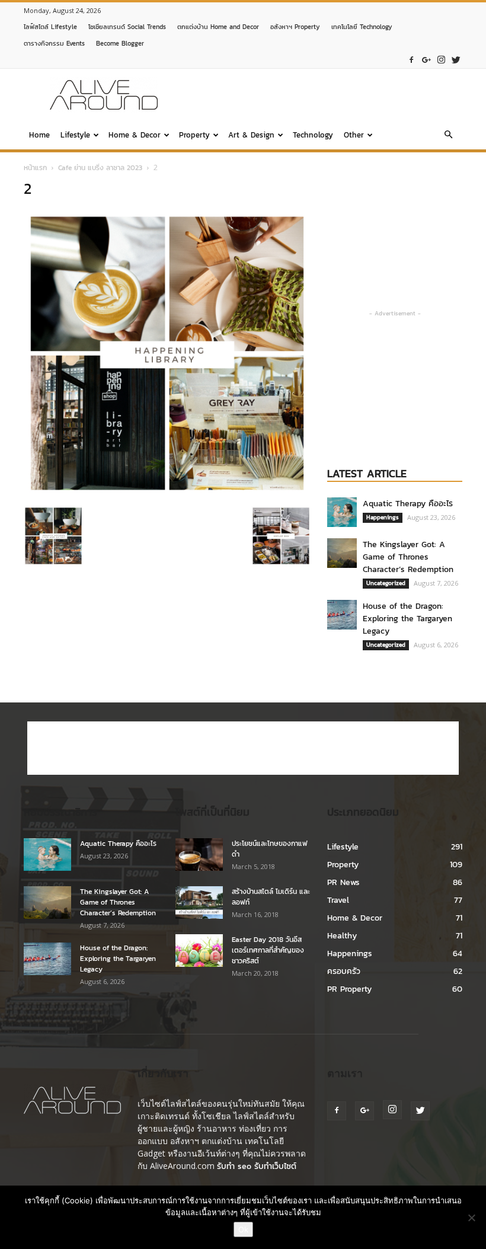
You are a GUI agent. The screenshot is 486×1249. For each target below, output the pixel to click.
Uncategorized (385, 583)
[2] (167, 494)
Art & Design (251, 134)
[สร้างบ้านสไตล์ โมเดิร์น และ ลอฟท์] (199, 902)
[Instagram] (440, 60)
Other (354, 134)
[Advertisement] (323, 95)
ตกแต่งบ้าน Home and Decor (218, 26)
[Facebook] (411, 60)
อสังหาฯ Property (295, 26)
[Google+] (426, 60)
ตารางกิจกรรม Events (54, 43)
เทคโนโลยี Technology (361, 26)
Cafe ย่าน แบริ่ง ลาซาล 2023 (100, 167)
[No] (471, 1218)
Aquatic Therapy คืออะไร (408, 503)
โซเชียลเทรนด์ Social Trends (127, 26)
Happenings (382, 517)
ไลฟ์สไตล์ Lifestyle (50, 26)
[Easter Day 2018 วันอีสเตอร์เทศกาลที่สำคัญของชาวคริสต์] (199, 950)
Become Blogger (120, 43)
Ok (243, 1229)
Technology (313, 134)
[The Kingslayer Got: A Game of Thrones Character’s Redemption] (342, 553)
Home (39, 134)
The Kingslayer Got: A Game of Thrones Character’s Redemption (408, 557)
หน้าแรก (35, 167)
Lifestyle (75, 134)
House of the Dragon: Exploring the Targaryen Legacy (407, 618)
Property (194, 134)
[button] (448, 135)
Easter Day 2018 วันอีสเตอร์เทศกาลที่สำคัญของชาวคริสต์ (268, 950)
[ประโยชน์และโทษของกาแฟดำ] (199, 854)
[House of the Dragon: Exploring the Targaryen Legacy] (342, 615)
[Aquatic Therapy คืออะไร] (342, 512)
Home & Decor (134, 134)
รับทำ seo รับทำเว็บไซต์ (256, 1166)
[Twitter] (455, 60)
